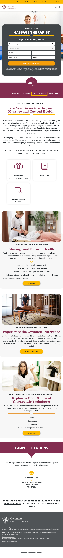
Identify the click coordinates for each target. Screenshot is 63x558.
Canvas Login (20, 1)
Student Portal (27, 1)
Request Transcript (12, 1)
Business (26, 94)
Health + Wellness (39, 94)
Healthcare (17, 94)
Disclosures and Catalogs (8, 537)
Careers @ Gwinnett (49, 1)
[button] (55, 7)
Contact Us (57, 1)
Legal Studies (54, 94)
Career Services (41, 1)
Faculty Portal (34, 1)
